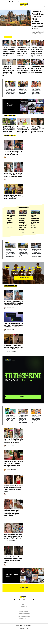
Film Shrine (44, 7)
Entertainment (7, 7)
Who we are (26, 0)
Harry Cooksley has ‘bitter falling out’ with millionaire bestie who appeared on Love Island (13, 440)
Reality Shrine (37, 7)
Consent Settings (24, 616)
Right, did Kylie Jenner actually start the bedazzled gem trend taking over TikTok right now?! (13, 536)
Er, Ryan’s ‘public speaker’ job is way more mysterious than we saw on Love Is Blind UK (13, 152)
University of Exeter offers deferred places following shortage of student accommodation (10, 253)
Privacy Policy (24, 618)
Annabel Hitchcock (10, 227)
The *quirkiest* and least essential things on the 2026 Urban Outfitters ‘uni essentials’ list (10, 418)
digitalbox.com (25, 628)
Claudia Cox (9, 469)
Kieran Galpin (9, 179)
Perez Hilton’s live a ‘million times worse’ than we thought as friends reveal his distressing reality (36, 253)
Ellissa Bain (9, 329)
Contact (33, 0)
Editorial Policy (24, 611)
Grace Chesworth (10, 351)
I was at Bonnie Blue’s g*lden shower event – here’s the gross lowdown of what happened (23, 51)
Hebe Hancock (9, 201)
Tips (44, 0)
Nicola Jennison (24, 230)
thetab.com (22, 625)
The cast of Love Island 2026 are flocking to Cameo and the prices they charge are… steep (36, 91)
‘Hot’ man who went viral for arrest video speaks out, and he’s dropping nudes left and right (8, 51)
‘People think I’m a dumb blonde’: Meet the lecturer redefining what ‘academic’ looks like (36, 419)
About (24, 604)
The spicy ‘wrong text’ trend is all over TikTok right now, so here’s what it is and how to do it (13, 325)
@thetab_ (8, 576)
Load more (23, 588)
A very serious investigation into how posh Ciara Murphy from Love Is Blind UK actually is (23, 70)
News (1, 7)
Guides (31, 7)
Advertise (38, 0)
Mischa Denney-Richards (35, 231)
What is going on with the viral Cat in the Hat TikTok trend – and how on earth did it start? (13, 347)
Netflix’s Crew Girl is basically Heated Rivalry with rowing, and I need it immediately (13, 197)
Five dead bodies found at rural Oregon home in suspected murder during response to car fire (23, 253)
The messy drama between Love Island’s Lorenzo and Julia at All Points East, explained (23, 91)
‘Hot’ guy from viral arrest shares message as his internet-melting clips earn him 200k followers (13, 303)
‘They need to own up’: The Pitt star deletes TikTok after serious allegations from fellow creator (13, 174)
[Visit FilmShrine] (23, 379)
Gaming (18, 7)
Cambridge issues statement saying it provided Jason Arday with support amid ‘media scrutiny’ (23, 222)
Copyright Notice (24, 613)
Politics (22, 7)
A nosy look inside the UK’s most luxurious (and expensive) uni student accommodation (23, 419)
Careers (24, 606)
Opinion (27, 7)
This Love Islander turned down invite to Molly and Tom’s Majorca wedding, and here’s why (10, 90)
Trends (13, 7)
